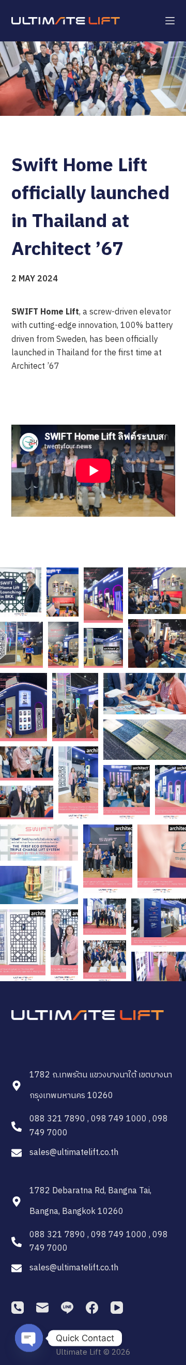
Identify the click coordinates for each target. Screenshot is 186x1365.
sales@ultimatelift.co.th (73, 1153)
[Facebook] (92, 1307)
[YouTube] (117, 1307)
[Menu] (170, 20)
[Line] (67, 1307)
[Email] (42, 1307)
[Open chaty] (29, 1338)
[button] (20, 592)
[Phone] (17, 1307)
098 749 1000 (119, 1119)
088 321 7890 (57, 1119)
